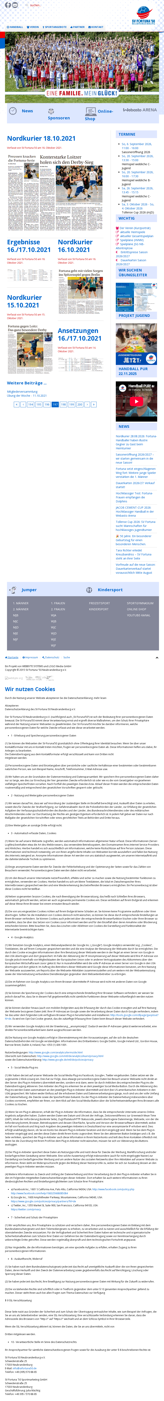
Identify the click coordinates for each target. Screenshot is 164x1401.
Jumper (29, 589)
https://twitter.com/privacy (26, 1209)
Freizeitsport (99, 603)
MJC (15, 621)
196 (47, 404)
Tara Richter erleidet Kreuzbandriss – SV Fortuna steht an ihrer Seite (133, 554)
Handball (16, 27)
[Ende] (94, 404)
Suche (66, 657)
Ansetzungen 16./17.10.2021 (80, 334)
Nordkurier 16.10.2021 (75, 246)
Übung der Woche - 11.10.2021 (27, 395)
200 (79, 404)
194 (30, 404)
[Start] (16, 404)
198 (63, 404)
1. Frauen (58, 603)
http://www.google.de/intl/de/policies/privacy (67, 1059)
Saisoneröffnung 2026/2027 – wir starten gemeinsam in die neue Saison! (135, 458)
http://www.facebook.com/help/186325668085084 (39, 1193)
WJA (53, 615)
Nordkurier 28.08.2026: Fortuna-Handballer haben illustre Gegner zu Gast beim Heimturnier (136, 442)
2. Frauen (58, 609)
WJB (53, 621)
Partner (79, 27)
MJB (15, 615)
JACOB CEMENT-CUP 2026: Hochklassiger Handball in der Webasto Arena (135, 511)
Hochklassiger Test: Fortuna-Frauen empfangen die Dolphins (134, 497)
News (27, 111)
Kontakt (97, 27)
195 (38, 404)
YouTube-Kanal (138, 615)
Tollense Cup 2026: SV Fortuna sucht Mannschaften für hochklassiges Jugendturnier (135, 526)
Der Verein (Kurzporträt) (135, 228)
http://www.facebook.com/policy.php (113, 1189)
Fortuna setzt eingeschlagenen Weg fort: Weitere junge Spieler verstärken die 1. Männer (136, 473)
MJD (16, 627)
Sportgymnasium (140, 603)
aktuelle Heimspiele (132, 232)
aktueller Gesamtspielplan (136, 236)
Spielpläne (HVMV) (132, 240)
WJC (53, 627)
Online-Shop (136, 609)
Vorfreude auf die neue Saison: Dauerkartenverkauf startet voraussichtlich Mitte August (135, 569)
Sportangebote (55, 27)
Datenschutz (52, 657)
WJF (53, 645)
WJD (54, 633)
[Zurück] (23, 404)
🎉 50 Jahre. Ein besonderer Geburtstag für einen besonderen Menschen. (133, 540)
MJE (15, 633)
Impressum (31, 657)
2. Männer (20, 609)
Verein (34, 27)
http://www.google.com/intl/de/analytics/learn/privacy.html (70, 1056)
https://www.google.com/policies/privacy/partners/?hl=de (43, 1201)
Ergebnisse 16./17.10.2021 (29, 246)
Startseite (12, 657)
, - (137, 146)
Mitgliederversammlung (22, 391)
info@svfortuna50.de (25, 1368)
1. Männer (20, 603)
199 (71, 404)
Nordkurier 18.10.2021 (41, 138)
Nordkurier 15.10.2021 (24, 301)
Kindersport (110, 589)
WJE (53, 639)
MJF (15, 639)
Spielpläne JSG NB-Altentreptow (130, 246)
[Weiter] (87, 404)
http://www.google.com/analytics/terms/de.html (56, 1052)
